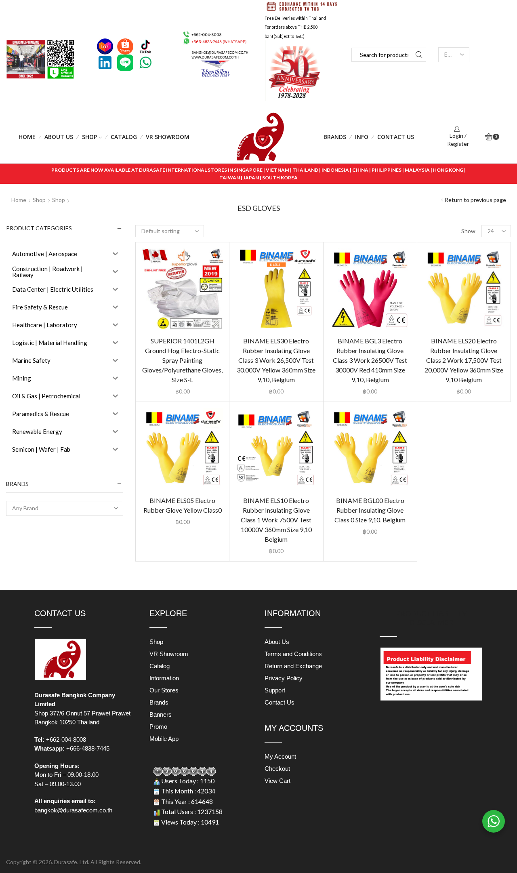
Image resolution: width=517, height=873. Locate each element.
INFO (361, 137)
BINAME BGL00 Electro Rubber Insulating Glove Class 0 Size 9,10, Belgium (370, 510)
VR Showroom (167, 137)
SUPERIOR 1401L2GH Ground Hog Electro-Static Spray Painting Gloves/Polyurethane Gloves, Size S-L (182, 360)
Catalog (124, 137)
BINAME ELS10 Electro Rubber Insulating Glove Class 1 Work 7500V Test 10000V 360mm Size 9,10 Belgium (276, 519)
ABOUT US (58, 137)
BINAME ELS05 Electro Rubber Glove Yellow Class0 (182, 505)
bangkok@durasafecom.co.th (73, 810)
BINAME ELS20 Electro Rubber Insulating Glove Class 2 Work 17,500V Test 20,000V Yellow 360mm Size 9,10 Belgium (464, 360)
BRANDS (335, 137)
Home (27, 137)
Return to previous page (475, 199)
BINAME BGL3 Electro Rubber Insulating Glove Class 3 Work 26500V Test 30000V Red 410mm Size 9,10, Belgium (370, 360)
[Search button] (419, 54)
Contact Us (395, 137)
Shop (89, 137)
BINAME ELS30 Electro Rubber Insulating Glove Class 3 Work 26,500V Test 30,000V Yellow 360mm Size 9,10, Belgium (276, 360)
